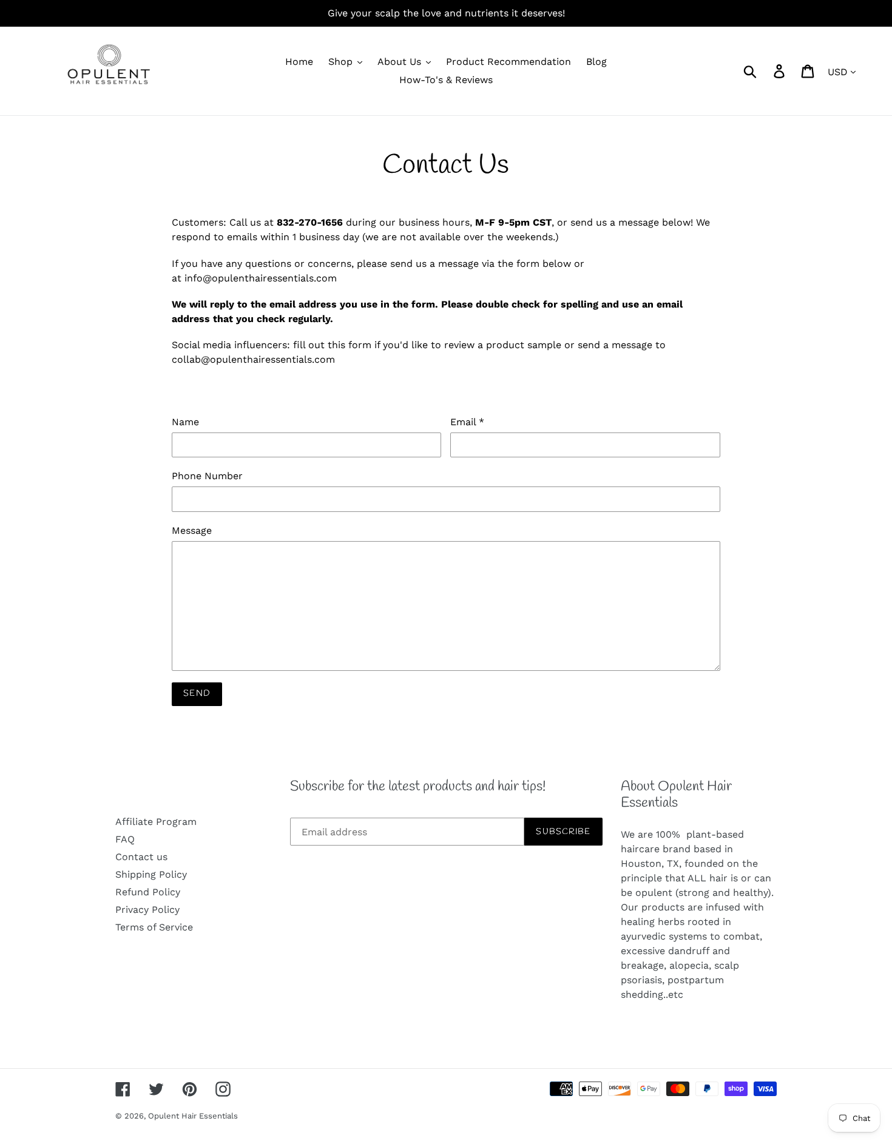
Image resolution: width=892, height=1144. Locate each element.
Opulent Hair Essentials (193, 1115)
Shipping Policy (151, 874)
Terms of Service (154, 927)
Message (192, 530)
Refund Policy (147, 892)
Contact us (141, 857)
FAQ (125, 839)
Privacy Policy (147, 909)
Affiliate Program (156, 821)
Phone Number (207, 476)
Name (185, 422)
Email (467, 422)
